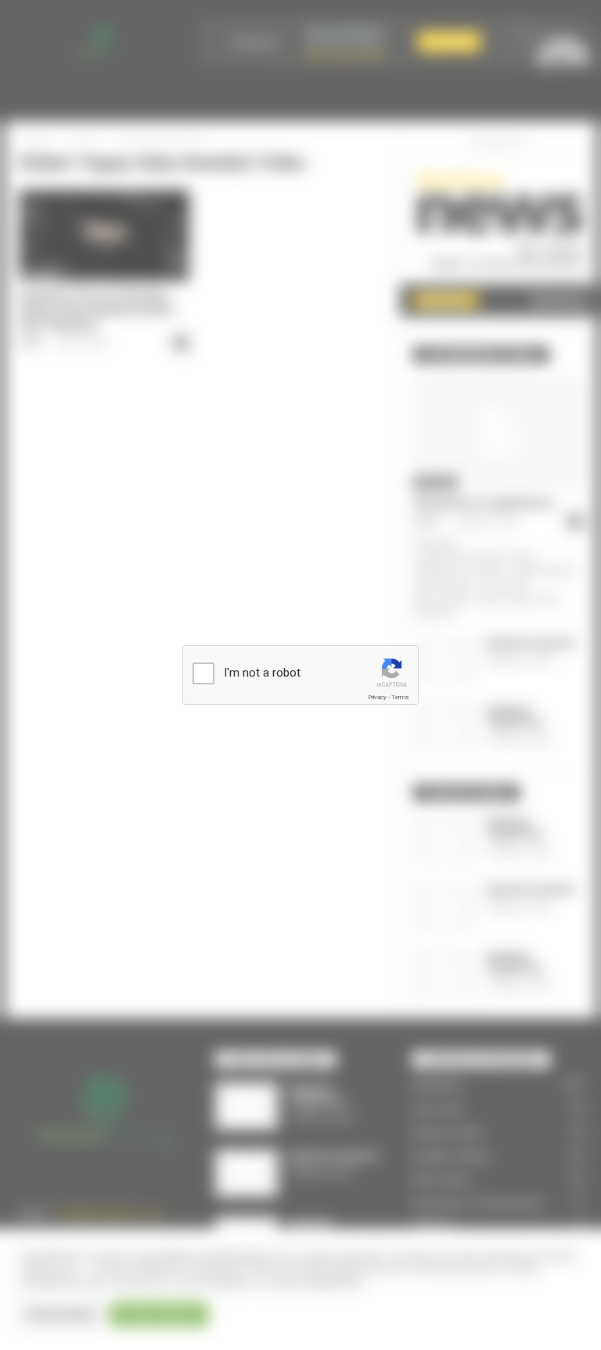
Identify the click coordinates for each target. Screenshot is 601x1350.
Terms (399, 697)
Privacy (377, 697)
